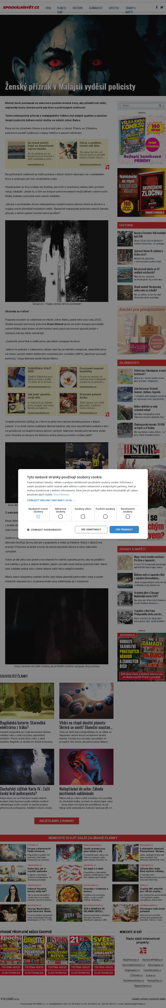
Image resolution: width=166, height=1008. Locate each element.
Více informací (61, 494)
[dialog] (83, 504)
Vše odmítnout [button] (91, 529)
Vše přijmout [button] (124, 529)
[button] (83, 500)
